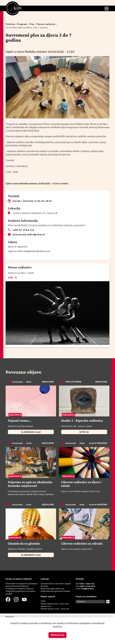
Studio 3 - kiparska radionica (82, 420)
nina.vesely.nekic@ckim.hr (28, 234)
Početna (10, 24)
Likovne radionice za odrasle (82, 543)
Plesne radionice (46, 24)
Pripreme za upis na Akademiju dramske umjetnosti (30, 483)
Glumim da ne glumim (24, 543)
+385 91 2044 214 (23, 229)
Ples (32, 24)
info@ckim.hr (87, 588)
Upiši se (84, 432)
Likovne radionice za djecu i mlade (81, 483)
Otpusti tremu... (19, 420)
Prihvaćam (57, 635)
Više (10, 277)
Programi (22, 24)
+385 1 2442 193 (86, 583)
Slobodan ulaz (31, 432)
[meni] (106, 8)
